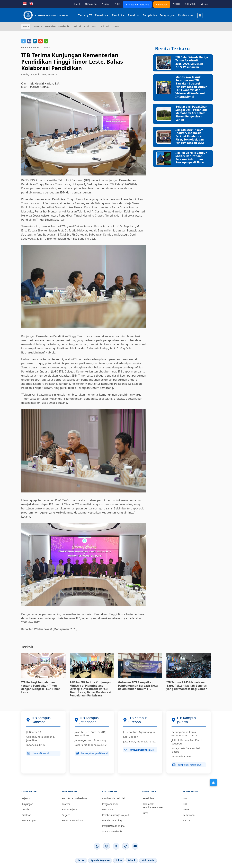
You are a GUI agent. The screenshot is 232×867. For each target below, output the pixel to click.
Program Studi (110, 804)
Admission (161, 4)
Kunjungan (27, 804)
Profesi (66, 804)
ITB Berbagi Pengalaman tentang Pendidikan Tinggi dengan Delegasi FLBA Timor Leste (40, 687)
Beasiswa (107, 809)
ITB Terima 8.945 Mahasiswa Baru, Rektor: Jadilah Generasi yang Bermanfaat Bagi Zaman (187, 685)
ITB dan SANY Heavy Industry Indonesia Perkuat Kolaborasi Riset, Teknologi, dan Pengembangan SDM (189, 136)
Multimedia (148, 860)
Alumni (105, 3)
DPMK (186, 809)
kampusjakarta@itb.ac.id (189, 764)
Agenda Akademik (112, 831)
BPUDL (186, 820)
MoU (94, 26)
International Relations (137, 4)
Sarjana (66, 815)
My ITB (176, 3)
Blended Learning (112, 820)
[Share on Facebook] (29, 41)
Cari (205, 3)
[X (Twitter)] (116, 846)
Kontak (191, 3)
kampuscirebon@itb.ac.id (142, 749)
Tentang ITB (85, 15)
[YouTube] (135, 846)
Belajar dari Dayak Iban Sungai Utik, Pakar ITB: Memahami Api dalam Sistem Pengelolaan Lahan (191, 113)
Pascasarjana (69, 809)
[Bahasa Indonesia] (25, 3)
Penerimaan (102, 15)
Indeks (115, 26)
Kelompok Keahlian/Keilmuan (153, 805)
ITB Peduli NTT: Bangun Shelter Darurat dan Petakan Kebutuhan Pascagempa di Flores (191, 157)
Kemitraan (188, 815)
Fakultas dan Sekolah (113, 798)
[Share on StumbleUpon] (40, 41)
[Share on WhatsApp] (46, 41)
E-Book (132, 860)
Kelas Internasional (72, 820)
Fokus (119, 860)
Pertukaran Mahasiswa (74, 798)
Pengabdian (150, 15)
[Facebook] (97, 846)
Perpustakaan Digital (113, 825)
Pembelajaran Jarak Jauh (115, 815)
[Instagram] (106, 846)
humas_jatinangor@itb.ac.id (94, 753)
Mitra (117, 3)
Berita (36, 47)
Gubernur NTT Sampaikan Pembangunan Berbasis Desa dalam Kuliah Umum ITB (138, 685)
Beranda (25, 47)
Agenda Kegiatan (100, 860)
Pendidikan (118, 15)
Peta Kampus (29, 820)
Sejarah (26, 798)
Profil (77, 3)
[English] (31, 3)
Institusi (76, 26)
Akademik (63, 26)
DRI (185, 804)
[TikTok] (125, 846)
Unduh (25, 809)
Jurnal (146, 813)
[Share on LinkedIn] (35, 41)
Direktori (26, 815)
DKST (186, 798)
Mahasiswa (90, 3)
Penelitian (134, 15)
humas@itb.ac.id (41, 753)
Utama (38, 26)
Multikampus (185, 15)
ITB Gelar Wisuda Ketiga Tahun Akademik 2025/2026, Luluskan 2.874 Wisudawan (191, 62)
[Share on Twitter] (23, 41)
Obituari (104, 26)
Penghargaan (167, 15)
